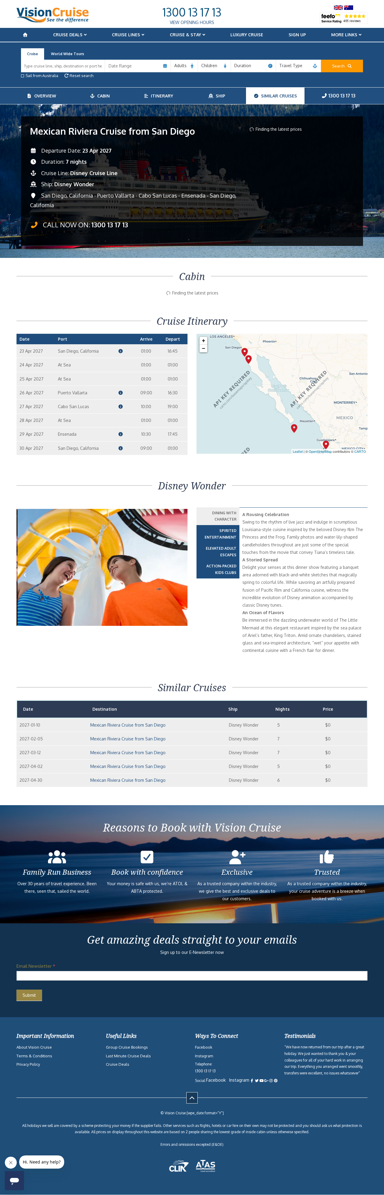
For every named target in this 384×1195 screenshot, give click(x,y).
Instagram (204, 1055)
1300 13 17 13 (192, 12)
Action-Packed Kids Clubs (221, 569)
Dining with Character (224, 516)
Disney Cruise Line (94, 173)
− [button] (203, 348)
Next (179, 584)
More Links (344, 34)
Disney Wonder (74, 184)
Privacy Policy (28, 1064)
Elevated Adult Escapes (221, 551)
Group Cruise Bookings (127, 1047)
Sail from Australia (42, 75)
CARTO (360, 451)
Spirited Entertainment (220, 533)
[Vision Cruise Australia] (52, 20)
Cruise (32, 54)
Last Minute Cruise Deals (128, 1055)
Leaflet (298, 451)
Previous (28, 584)
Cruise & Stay (185, 34)
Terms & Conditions (34, 1055)
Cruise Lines (126, 34)
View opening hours (192, 22)
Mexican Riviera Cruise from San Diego (128, 724)
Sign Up (297, 34)
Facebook (203, 1047)
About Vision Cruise (34, 1047)
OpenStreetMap (320, 451)
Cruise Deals (67, 34)
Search (339, 66)
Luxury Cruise (246, 34)
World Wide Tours (67, 54)
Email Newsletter (35, 966)
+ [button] (203, 340)
